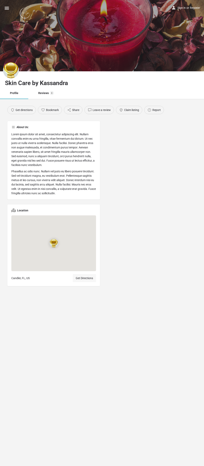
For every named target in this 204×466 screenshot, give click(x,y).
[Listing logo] (11, 70)
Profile (14, 93)
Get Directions (84, 278)
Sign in (182, 7)
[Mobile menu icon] (7, 8)
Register (195, 7)
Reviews (45, 93)
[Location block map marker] (54, 243)
